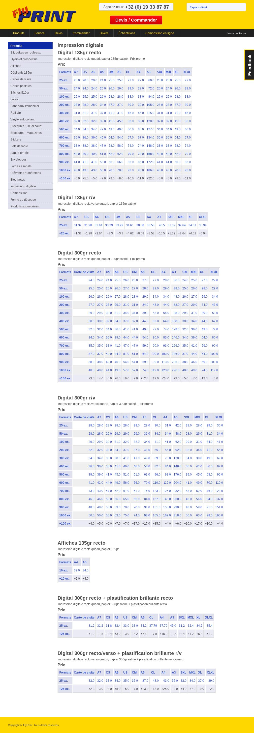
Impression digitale (23, 186)
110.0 (156, 482)
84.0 (151, 96)
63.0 (147, 474)
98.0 (168, 474)
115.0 (150, 113)
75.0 (126, 515)
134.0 (150, 137)
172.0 (150, 162)
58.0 (112, 145)
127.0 (150, 129)
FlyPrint (44, 14)
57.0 (126, 370)
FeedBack (249, 65)
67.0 (131, 137)
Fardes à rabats (21, 166)
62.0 (112, 154)
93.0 (131, 170)
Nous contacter (236, 33)
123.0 (165, 370)
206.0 (176, 362)
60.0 (151, 80)
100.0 (155, 354)
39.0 (131, 105)
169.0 (167, 515)
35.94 (203, 225)
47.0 (103, 145)
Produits (18, 33)
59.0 (145, 345)
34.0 (103, 105)
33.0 (131, 96)
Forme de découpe (23, 199)
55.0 (157, 450)
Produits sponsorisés (24, 206)
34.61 (130, 225)
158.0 (150, 154)
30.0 (109, 313)
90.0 (156, 345)
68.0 (177, 305)
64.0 (166, 321)
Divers (104, 33)
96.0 (157, 474)
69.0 (145, 362)
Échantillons (127, 33)
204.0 (177, 482)
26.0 (112, 88)
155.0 (167, 507)
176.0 (177, 474)
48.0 (177, 296)
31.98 (88, 225)
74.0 (131, 145)
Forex (14, 99)
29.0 (131, 88)
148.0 (150, 145)
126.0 (167, 491)
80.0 (156, 337)
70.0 (112, 170)
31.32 (78, 225)
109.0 (155, 362)
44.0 (166, 305)
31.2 (92, 625)
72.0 (151, 88)
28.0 (112, 96)
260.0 (177, 499)
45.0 (112, 121)
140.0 (167, 499)
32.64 (98, 225)
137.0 (156, 499)
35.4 (210, 625)
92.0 (178, 450)
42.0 (103, 129)
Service (39, 33)
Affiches (15, 66)
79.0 (131, 154)
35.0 (92, 345)
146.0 (176, 337)
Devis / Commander (136, 20)
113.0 (165, 362)
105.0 (150, 105)
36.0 (77, 137)
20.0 (77, 80)
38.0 (77, 145)
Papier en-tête (20, 153)
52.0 (118, 491)
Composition (19, 193)
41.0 (112, 113)
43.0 (77, 170)
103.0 (165, 354)
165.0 (156, 515)
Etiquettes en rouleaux (25, 52)
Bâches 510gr (19, 92)
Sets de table (19, 146)
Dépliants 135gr (21, 72)
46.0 (131, 113)
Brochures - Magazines (26, 133)
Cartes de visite (20, 79)
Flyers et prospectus (23, 59)
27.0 (131, 80)
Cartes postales (21, 86)
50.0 (109, 499)
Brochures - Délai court (25, 126)
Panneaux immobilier (24, 106)
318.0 (177, 515)
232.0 (177, 491)
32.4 (118, 625)
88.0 (177, 313)
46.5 (162, 225)
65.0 (126, 499)
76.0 (147, 491)
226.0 (176, 370)
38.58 (140, 225)
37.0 (112, 105)
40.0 (77, 154)
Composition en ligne (159, 33)
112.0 (167, 482)
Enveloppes (18, 159)
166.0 (176, 345)
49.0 (112, 129)
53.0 (131, 121)
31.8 (109, 625)
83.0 (166, 337)
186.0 (150, 170)
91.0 (147, 507)
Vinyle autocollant (22, 119)
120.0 (150, 121)
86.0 (131, 162)
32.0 (77, 121)
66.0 (112, 162)
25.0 (112, 80)
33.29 (109, 225)
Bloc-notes (17, 179)
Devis (59, 33)
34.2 (144, 625)
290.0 (177, 507)
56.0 (103, 170)
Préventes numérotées (25, 173)
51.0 (103, 154)
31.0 (77, 113)
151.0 (156, 507)
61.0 (126, 491)
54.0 (112, 137)
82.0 (157, 466)
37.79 (153, 625)
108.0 (176, 321)
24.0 (103, 80)
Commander (81, 33)
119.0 (155, 370)
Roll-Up (15, 112)
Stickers (15, 139)
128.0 (176, 329)
